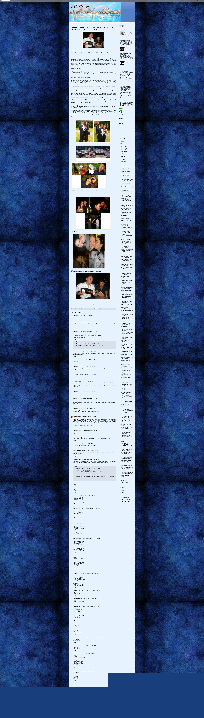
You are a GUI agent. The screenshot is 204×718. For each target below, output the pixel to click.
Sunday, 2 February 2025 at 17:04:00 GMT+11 (87, 645)
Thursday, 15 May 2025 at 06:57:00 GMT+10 (87, 671)
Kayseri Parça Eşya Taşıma (78, 541)
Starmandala (76, 416)
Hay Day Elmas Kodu (77, 660)
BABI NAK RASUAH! (124, 77)
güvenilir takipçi (76, 676)
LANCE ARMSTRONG (125, 342)
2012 (121, 487)
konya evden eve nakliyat (78, 498)
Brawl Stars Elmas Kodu (78, 661)
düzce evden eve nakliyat (78, 499)
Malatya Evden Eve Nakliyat (78, 563)
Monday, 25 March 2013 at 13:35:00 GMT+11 (87, 437)
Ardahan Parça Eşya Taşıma (78, 512)
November (123, 148)
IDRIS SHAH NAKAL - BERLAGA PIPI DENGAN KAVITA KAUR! (126, 253)
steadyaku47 (80, 6)
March (122, 161)
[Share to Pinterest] (100, 308)
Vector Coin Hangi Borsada (78, 618)
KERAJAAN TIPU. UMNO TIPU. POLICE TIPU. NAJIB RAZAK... (127, 250)
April (122, 159)
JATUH (122, 441)
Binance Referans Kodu (78, 609)
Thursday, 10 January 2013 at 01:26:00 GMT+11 (88, 331)
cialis (74, 631)
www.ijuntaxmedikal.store (78, 632)
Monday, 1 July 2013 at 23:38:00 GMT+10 (86, 443)
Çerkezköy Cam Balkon (77, 576)
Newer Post (73, 697)
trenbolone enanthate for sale (78, 562)
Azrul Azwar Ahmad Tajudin (126, 360)
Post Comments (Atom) (80, 699)
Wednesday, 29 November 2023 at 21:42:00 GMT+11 (92, 590)
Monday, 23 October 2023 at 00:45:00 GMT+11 (89, 495)
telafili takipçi (75, 678)
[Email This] (95, 308)
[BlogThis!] (96, 308)
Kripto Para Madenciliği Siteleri (79, 611)
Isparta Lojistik (76, 513)
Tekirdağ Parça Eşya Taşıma (78, 542)
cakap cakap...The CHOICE (126, 290)
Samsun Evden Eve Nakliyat (78, 528)
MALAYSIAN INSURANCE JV (126, 304)
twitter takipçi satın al (77, 640)
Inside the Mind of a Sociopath (126, 354)
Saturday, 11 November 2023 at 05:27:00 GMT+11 (90, 555)
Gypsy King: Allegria (125, 482)
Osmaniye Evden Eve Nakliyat (79, 550)
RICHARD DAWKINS (125, 355)
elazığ (74, 484)
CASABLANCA (124, 327)
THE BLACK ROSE (124, 480)
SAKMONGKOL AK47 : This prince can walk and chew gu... (126, 192)
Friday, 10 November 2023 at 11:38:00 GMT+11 (92, 538)
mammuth (104, 705)
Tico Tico (126, 47)
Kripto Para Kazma (77, 617)
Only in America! (124, 412)
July (122, 154)
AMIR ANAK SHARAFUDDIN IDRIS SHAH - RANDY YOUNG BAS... (126, 438)
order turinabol (76, 568)
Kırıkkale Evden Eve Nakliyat (78, 558)
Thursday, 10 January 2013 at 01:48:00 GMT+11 (86, 359)
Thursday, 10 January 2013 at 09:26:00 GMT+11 (84, 381)
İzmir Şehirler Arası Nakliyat (78, 547)
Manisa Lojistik (76, 527)
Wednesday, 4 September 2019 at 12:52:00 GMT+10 (89, 459)
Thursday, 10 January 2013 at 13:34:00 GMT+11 (88, 391)
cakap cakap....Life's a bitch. (126, 370)
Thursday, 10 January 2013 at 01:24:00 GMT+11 (88, 322)
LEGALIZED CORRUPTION (126, 182)
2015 (121, 141)
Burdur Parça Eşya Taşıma (78, 577)
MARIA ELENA (124, 326)
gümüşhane (75, 485)
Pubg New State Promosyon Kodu (79, 657)
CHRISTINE (123, 210)
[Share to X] (97, 308)
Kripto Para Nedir (76, 610)
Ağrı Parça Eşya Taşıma (78, 529)
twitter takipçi (75, 656)
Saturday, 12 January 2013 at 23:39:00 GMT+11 (88, 430)
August (122, 153)
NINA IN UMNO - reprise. (125, 244)
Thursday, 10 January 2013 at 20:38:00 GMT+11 (88, 408)
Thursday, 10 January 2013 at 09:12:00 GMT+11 (87, 374)
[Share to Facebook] (99, 308)
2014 (121, 143)
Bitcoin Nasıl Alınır (76, 614)
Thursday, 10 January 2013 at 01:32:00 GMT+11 (88, 351)
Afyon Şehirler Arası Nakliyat (78, 582)
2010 (121, 490)
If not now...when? (124, 366)
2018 (121, 136)
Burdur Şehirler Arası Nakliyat (79, 532)
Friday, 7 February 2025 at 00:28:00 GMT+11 (87, 653)
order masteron (76, 564)
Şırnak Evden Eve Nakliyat (78, 548)
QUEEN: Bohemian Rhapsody (126, 465)
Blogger (112, 705)
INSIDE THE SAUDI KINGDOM (127, 310)
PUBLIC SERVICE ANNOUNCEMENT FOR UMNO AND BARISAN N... (126, 444)
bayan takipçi (75, 677)
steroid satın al (76, 630)
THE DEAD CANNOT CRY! (126, 220)
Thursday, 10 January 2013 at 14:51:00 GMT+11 (88, 398)
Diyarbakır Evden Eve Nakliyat (79, 526)
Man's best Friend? (124, 305)
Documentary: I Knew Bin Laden (127, 294)
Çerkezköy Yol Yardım (77, 549)
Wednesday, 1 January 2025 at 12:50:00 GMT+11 (96, 637)
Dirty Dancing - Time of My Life (126, 349)
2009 (121, 492)
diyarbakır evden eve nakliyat (78, 502)
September (123, 151)
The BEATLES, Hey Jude (125, 215)
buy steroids (75, 565)
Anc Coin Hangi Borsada (78, 616)
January (122, 164)
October (122, 149)
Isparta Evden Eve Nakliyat (78, 561)
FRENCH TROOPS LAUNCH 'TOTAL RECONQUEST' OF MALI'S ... (126, 270)
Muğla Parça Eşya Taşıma (78, 584)
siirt (74, 488)
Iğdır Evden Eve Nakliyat (78, 515)
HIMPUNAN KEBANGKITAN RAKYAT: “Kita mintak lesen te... (126, 396)
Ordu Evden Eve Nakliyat (78, 544)
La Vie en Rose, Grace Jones (126, 422)
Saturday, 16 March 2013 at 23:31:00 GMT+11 (90, 343)
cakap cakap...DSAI (123, 85)
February (123, 163)
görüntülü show (76, 626)
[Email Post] (94, 308)
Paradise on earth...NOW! (125, 218)
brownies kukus (76, 450)
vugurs (74, 359)
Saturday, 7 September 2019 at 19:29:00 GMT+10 (91, 468)
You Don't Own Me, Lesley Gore (127, 227)
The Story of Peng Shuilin (126, 239)
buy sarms (75, 559)
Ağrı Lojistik (75, 583)
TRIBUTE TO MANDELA (125, 216)
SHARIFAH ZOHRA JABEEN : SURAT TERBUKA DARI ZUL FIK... (127, 320)
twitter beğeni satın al (77, 675)
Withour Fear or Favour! (124, 71)
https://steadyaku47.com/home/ (125, 40)
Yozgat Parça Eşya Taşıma (78, 585)
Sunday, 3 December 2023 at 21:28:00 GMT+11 (91, 598)
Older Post (113, 697)
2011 (121, 489)
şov (74, 629)
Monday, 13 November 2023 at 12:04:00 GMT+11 (90, 573)
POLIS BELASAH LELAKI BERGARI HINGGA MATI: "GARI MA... (126, 242)
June (122, 156)
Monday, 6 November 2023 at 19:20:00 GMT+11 (91, 508)
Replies (76, 341)
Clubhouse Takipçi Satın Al (78, 615)
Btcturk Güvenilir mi (77, 578)
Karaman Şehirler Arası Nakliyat (79, 523)
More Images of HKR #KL (125, 377)
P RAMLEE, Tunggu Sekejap (126, 280)
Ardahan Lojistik (76, 511)
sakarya (74, 489)
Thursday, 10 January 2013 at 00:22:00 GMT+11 (88, 315)
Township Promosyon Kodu (78, 664)
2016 (121, 140)
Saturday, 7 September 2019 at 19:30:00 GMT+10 (91, 474)
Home (93, 697)
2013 (121, 145)
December (123, 146)
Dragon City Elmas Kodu (78, 658)
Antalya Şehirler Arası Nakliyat (79, 579)
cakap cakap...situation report (125, 92)
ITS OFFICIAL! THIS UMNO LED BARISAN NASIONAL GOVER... (126, 420)
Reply (74, 318)
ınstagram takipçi (76, 648)
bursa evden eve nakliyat (78, 500)
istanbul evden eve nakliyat (78, 497)
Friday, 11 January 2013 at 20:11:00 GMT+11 (87, 416)
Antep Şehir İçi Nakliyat (77, 533)
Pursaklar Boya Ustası (77, 580)
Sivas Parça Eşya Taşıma (78, 514)
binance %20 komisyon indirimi (79, 601)
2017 (121, 138)
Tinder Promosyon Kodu (78, 663)
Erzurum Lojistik (76, 543)
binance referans (76, 593)
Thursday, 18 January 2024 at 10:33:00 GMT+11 (92, 606)
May (122, 158)
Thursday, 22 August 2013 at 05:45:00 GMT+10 (89, 450)
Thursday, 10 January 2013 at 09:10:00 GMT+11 (88, 366)
